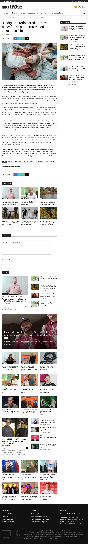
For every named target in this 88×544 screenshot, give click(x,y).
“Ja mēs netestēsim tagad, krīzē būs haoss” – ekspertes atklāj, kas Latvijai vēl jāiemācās (10, 367)
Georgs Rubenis (39, 161)
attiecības (10, 161)
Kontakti (84, 1)
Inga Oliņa (52, 161)
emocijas (32, 161)
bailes (15, 161)
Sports (5, 338)
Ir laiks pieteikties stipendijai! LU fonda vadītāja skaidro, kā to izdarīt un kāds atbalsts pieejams (29, 411)
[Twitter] (19, 38)
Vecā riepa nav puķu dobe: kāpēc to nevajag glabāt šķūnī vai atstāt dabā (48, 446)
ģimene (46, 161)
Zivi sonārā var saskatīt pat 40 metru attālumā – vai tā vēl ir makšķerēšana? (47, 367)
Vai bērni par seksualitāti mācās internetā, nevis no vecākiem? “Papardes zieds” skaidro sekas (47, 421)
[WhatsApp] (23, 38)
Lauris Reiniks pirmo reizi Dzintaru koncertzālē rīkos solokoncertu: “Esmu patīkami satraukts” (29, 498)
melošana (18, 164)
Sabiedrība (4, 198)
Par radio (74, 1)
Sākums (4, 18)
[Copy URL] (27, 38)
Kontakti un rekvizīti (8, 522)
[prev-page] (3, 229)
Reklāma (79, 1)
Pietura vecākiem (15, 166)
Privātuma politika (7, 519)
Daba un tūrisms (25, 198)
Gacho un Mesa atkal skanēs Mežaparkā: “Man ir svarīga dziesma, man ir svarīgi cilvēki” (47, 295)
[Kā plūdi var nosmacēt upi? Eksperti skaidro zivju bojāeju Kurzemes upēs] (35, 429)
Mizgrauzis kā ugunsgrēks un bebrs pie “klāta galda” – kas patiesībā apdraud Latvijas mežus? (48, 303)
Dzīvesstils (9, 18)
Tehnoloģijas (43, 407)
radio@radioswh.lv (74, 517)
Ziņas (41, 198)
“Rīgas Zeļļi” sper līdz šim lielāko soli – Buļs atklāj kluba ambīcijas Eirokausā (48, 437)
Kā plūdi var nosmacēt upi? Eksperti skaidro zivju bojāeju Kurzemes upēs (48, 429)
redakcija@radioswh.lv (76, 519)
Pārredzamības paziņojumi (39, 522)
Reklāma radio (35, 514)
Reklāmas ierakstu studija (39, 516)
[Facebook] (15, 38)
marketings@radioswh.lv (74, 523)
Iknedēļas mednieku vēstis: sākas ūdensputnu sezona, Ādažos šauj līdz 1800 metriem (10, 223)
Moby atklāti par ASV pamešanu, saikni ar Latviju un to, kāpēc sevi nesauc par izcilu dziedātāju (15, 442)
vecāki (28, 164)
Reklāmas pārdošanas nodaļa (40, 519)
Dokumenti (5, 516)
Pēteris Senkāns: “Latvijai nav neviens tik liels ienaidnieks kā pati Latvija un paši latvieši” (10, 411)
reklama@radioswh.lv (72, 521)
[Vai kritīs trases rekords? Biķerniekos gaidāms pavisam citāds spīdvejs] (48, 488)
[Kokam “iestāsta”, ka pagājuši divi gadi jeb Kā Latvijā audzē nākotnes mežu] (29, 193)
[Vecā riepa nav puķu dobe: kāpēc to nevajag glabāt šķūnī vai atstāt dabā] (35, 446)
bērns (19, 161)
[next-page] (6, 229)
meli (14, 164)
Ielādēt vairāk (72, 84)
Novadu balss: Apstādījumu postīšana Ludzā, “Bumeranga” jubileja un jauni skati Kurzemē (47, 202)
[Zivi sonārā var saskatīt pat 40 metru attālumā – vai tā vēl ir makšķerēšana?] (48, 358)
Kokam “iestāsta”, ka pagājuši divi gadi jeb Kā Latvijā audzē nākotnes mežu (29, 202)
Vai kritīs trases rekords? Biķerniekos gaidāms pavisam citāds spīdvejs (47, 498)
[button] (84, 13)
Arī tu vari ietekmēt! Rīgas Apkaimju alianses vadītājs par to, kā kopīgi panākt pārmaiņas (10, 202)
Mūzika (22, 218)
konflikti (9, 164)
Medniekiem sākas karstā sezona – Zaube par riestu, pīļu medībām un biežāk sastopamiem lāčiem (48, 223)
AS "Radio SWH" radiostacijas (11, 514)
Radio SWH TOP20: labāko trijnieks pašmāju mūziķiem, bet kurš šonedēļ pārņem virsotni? (29, 223)
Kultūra (22, 493)
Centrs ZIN (25, 161)
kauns (4, 164)
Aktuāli (3, 166)
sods (24, 164)
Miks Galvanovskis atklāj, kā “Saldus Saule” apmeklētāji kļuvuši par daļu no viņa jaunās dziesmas (10, 498)
